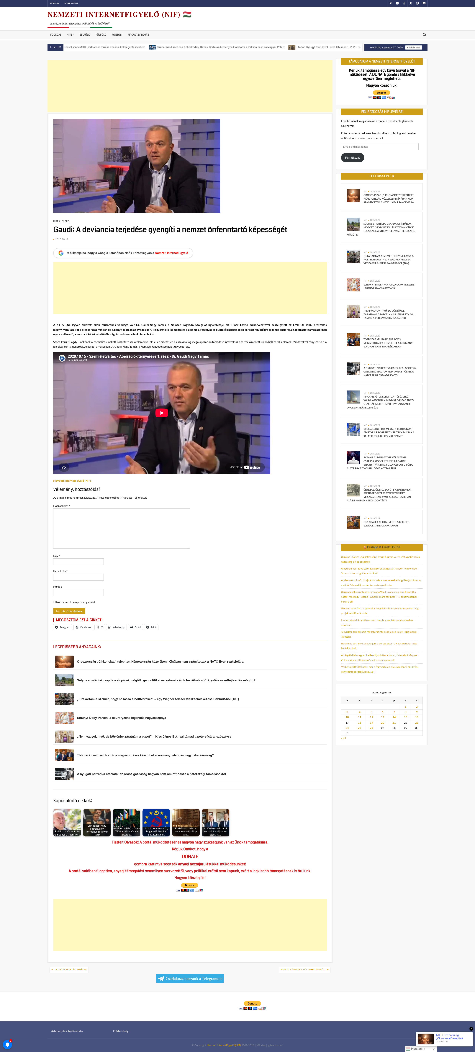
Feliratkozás (352, 157)
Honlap (57, 586)
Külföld (101, 35)
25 (359, 727)
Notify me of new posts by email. (75, 602)
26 (371, 727)
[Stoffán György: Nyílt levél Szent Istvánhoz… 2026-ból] (240, 47)
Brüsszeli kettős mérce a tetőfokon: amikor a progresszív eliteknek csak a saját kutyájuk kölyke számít (389, 432)
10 (347, 717)
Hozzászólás (61, 506)
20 (382, 722)
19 (371, 722)
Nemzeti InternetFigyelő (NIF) (224, 1045)
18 (359, 722)
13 (382, 717)
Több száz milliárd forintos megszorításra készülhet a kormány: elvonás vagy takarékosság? (388, 343)
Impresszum (71, 3)
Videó (65, 221)
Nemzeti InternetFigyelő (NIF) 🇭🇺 (120, 14)
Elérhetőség (120, 1031)
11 (359, 717)
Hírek (70, 35)
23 (416, 722)
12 (371, 717)
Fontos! (117, 35)
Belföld (84, 35)
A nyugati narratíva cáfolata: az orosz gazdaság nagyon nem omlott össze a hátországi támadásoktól (389, 372)
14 (394, 717)
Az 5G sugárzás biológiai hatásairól (303, 969)
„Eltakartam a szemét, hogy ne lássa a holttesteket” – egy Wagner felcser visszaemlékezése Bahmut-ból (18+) (388, 260)
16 (416, 717)
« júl (343, 738)
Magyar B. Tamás (138, 35)
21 (394, 722)
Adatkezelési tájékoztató (67, 1031)
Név (56, 555)
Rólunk (54, 3)
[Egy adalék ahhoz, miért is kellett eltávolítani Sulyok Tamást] (353, 522)
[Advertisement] (190, 86)
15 (405, 717)
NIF (365, 191)
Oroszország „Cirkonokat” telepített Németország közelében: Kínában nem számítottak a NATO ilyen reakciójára (388, 199)
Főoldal (55, 35)
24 (347, 727)
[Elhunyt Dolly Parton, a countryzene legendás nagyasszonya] (353, 284)
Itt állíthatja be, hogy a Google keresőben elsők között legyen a (127, 253)
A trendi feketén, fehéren (70, 969)
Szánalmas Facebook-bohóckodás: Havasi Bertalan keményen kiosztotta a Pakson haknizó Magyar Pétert (168, 47)
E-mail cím (60, 571)
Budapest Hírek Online (383, 547)
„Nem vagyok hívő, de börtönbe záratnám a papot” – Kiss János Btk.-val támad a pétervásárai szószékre (389, 314)
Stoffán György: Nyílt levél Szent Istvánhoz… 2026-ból (276, 47)
